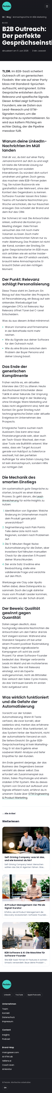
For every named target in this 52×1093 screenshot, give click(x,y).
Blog (9, 17)
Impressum (7, 1021)
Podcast (6, 1039)
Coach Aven (8, 1065)
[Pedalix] (6, 6)
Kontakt (6, 1013)
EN (5, 1087)
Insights (6, 1034)
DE (3, 17)
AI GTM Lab (7, 1056)
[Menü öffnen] (47, 6)
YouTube (19, 995)
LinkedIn (7, 995)
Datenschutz (8, 1017)
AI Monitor (7, 1069)
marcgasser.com (10, 1052)
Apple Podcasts (34, 995)
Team (5, 1009)
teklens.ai (6, 1060)
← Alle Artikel (8, 813)
